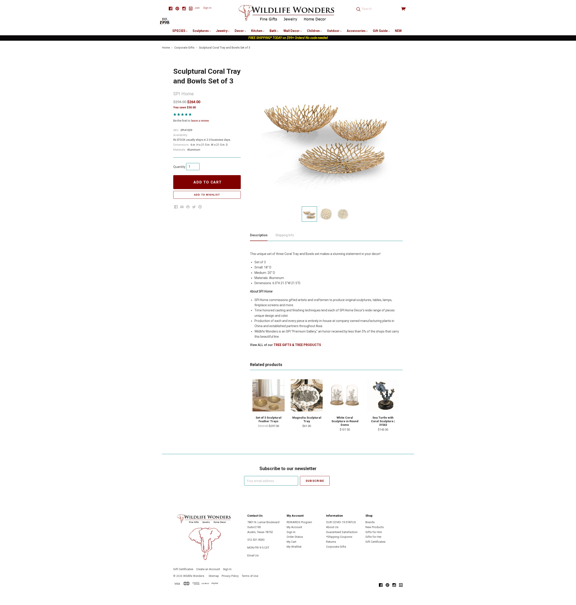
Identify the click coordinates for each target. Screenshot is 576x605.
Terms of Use (250, 576)
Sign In (291, 532)
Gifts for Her (373, 536)
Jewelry (222, 31)
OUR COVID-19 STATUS (341, 522)
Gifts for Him (373, 532)
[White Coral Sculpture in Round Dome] (345, 395)
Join (197, 7)
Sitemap (214, 576)
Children (313, 31)
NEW (398, 31)
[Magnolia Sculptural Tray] (306, 395)
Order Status (295, 536)
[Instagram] (184, 9)
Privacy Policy (230, 576)
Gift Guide (380, 31)
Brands (370, 522)
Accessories (356, 31)
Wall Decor (292, 31)
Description (259, 235)
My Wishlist (294, 546)
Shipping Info (284, 235)
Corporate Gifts (336, 546)
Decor (240, 31)
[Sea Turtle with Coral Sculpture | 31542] (383, 395)
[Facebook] (170, 9)
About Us (332, 527)
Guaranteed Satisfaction (342, 532)
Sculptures (201, 31)
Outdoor (333, 31)
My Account (294, 527)
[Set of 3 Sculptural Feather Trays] (268, 395)
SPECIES (179, 31)
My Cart (291, 541)
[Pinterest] (177, 9)
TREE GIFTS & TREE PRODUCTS (297, 345)
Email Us (253, 555)
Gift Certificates (375, 541)
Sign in (207, 7)
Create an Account (208, 569)
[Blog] (191, 9)
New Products (374, 527)
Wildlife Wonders (193, 576)
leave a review (200, 120)
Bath (273, 31)
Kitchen (257, 31)
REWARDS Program (299, 522)
